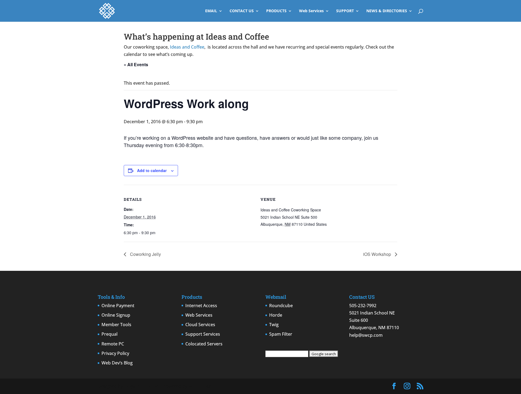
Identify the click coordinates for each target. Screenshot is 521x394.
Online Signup (115, 315)
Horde (275, 315)
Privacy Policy (115, 353)
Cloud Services (200, 325)
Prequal (109, 334)
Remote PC (112, 344)
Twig (274, 325)
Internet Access (201, 306)
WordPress (199, 386)
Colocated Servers (204, 344)
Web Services (311, 11)
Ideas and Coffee (187, 47)
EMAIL (211, 11)
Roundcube (281, 306)
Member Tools (116, 325)
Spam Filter (280, 334)
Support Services (202, 334)
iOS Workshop (377, 254)
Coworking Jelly (145, 254)
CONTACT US (242, 11)
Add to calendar (152, 170)
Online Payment (117, 306)
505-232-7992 (362, 306)
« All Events (136, 64)
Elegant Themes (141, 386)
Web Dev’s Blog (117, 363)
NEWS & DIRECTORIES (386, 11)
